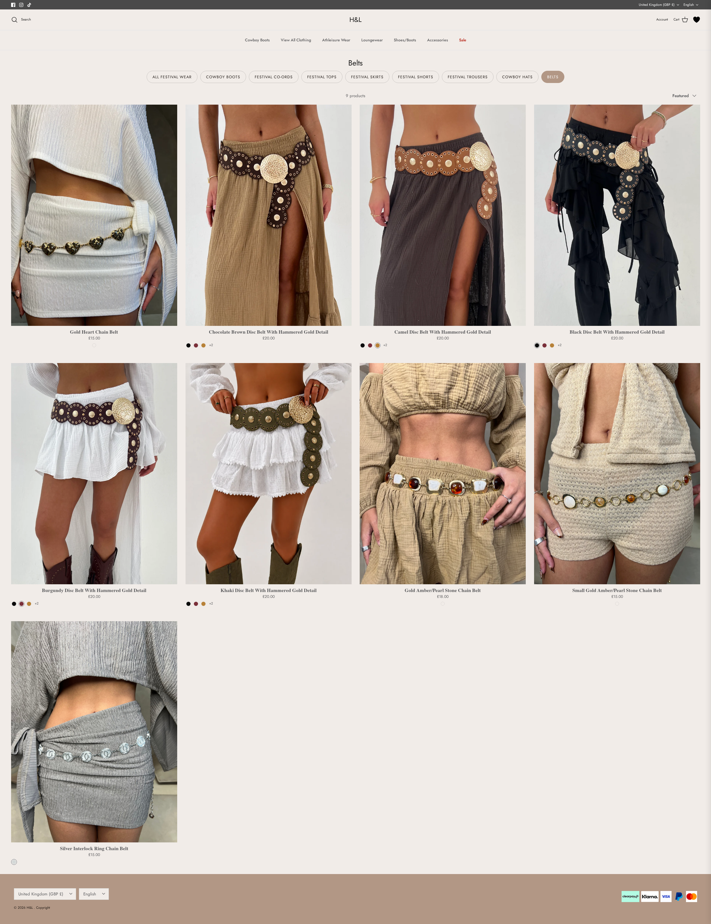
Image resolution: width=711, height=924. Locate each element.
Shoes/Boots (405, 40)
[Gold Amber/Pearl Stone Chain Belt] (443, 473)
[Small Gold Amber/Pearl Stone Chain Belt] (617, 473)
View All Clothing (296, 40)
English (689, 4)
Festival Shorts (415, 77)
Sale (462, 40)
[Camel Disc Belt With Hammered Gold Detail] (443, 215)
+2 (211, 345)
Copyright (43, 907)
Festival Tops (322, 77)
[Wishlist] (696, 19)
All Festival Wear (172, 77)
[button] (188, 345)
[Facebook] (13, 5)
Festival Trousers (468, 77)
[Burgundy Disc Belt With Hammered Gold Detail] (94, 473)
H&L (30, 907)
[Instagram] (21, 5)
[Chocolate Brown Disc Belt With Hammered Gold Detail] (269, 215)
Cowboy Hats (517, 77)
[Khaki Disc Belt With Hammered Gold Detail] (269, 473)
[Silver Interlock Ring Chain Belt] (94, 731)
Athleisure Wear (336, 40)
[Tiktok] (29, 5)
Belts (553, 77)
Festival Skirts (367, 77)
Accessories (437, 40)
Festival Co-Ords (274, 77)
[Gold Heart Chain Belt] (94, 215)
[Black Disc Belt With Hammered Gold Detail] (617, 215)
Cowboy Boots (257, 40)
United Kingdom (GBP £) (657, 4)
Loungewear (372, 40)
